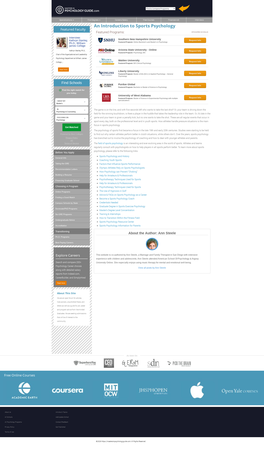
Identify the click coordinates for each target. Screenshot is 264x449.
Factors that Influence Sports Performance (119, 163)
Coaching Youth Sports (110, 160)
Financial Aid (173, 20)
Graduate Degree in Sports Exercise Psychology (122, 206)
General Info (60, 158)
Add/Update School (62, 417)
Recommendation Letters (66, 169)
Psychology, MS (139, 53)
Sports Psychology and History (114, 156)
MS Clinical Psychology (142, 63)
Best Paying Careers (64, 242)
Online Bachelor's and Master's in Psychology (150, 42)
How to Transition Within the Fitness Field (119, 217)
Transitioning (62, 231)
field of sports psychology (110, 143)
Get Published (60, 427)
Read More (63, 69)
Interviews (199, 20)
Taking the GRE (62, 163)
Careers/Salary (121, 20)
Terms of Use (9, 432)
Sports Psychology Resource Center (116, 221)
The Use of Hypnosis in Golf (112, 190)
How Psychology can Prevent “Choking (118, 171)
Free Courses (148, 20)
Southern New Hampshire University (139, 39)
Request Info (195, 40)
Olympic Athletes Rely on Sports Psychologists (122, 167)
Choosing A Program (66, 186)
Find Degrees (93, 20)
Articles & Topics (61, 412)
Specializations (66, 20)
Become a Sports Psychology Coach (116, 198)
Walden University (129, 60)
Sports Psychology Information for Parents (120, 225)
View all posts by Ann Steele (152, 268)
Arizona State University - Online (137, 49)
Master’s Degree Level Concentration (116, 210)
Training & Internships (109, 214)
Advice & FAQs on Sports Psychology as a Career (123, 194)
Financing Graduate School (67, 180)
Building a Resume (63, 175)
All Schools (9, 417)
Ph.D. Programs (62, 237)
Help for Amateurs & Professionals (116, 175)
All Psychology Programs (13, 422)
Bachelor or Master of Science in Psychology (150, 87)
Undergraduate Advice (65, 220)
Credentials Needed (108, 202)
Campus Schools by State (66, 203)
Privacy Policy (9, 427)
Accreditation (61, 225)
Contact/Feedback (62, 422)
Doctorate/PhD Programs (66, 209)
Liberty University (128, 71)
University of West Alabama (134, 95)
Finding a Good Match (65, 197)
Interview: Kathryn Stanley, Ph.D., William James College (78, 41)
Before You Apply (64, 152)
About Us (8, 412)
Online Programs (62, 192)
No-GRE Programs (63, 214)
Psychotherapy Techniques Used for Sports (120, 179)
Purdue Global (126, 84)
